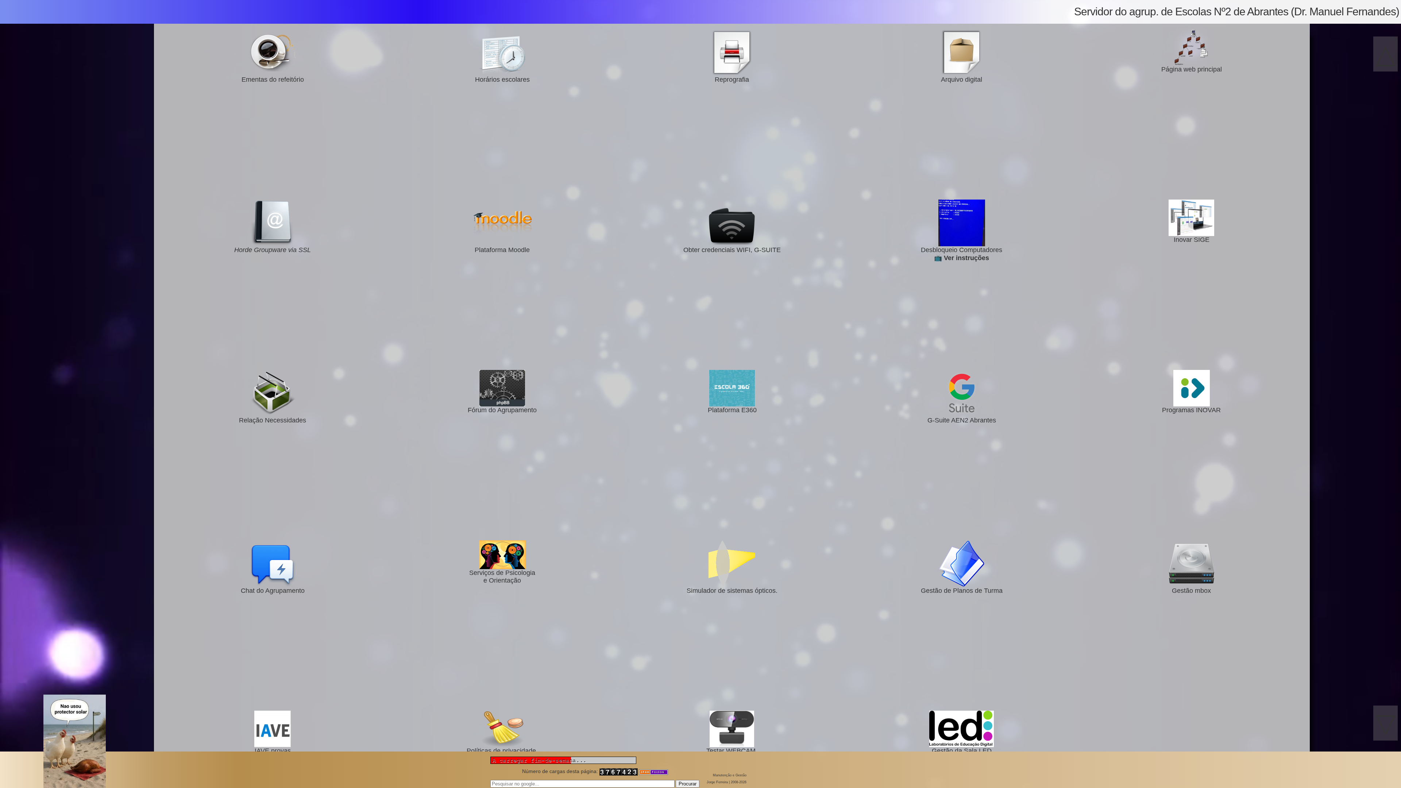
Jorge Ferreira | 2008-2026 (726, 782)
